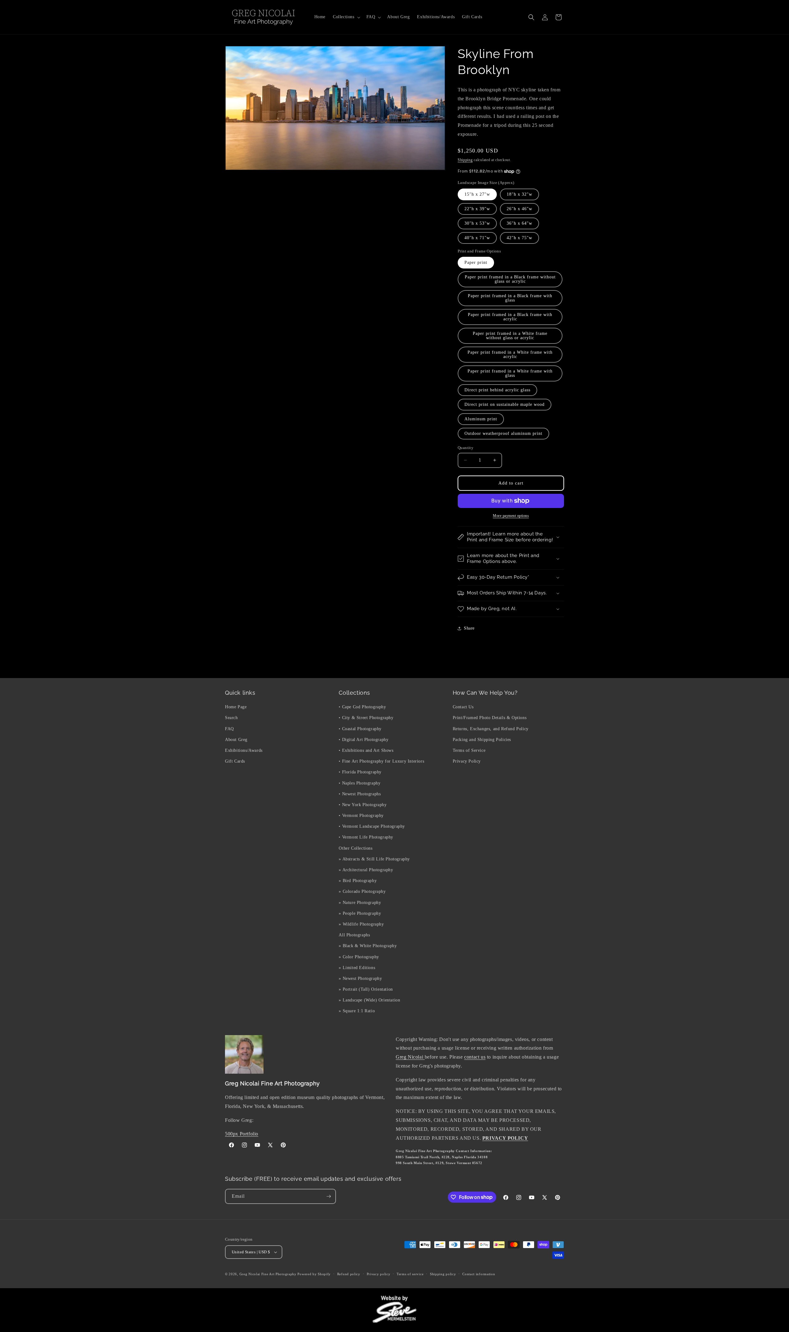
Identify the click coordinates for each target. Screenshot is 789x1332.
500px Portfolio (241, 1133)
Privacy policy (378, 1274)
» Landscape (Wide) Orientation (369, 1000)
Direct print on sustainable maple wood (504, 404)
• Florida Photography (360, 772)
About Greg (236, 739)
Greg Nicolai (410, 1056)
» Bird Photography (358, 880)
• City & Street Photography (366, 717)
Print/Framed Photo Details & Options (490, 717)
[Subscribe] (328, 1196)
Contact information (478, 1274)
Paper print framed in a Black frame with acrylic (510, 316)
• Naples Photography (359, 783)
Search (231, 717)
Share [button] (469, 628)
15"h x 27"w (477, 194)
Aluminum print (480, 419)
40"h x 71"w (477, 237)
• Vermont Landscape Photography (372, 826)
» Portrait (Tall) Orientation (366, 989)
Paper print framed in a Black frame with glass (510, 297)
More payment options (511, 516)
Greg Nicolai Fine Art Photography (267, 1274)
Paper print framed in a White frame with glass (510, 373)
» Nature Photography (360, 902)
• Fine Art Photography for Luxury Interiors (381, 761)
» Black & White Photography (368, 945)
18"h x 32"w (519, 194)
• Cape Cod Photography (362, 707)
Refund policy (348, 1274)
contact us (474, 1056)
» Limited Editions (357, 967)
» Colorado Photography (362, 891)
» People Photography (360, 913)
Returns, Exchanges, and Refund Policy (491, 728)
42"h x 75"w (519, 237)
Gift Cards (235, 761)
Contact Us (463, 707)
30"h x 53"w (477, 223)
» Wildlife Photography (361, 924)
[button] (346, 16)
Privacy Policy (467, 761)
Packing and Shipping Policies (482, 739)
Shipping (465, 160)
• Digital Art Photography (363, 739)
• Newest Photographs (360, 794)
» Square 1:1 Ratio (357, 1011)
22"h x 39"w (477, 208)
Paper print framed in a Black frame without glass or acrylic (510, 279)
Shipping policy (443, 1274)
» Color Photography (359, 957)
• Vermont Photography (361, 815)
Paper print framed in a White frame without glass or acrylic (510, 335)
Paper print (475, 262)
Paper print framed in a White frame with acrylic (510, 354)
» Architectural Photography (366, 870)
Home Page (236, 707)
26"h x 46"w (519, 208)
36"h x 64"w (519, 223)
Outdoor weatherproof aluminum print (503, 433)
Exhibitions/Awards (244, 750)
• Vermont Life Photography (366, 837)
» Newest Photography (360, 978)
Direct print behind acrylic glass (497, 390)
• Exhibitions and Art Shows (366, 750)
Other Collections (355, 848)
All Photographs (354, 935)
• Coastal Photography (360, 728)
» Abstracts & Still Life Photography (374, 859)
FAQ (229, 728)
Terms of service (410, 1274)
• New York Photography (362, 804)
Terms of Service (469, 750)
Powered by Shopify (314, 1274)
